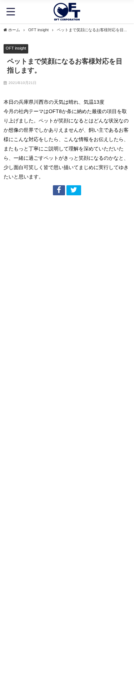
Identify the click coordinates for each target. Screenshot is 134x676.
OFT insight (16, 48)
